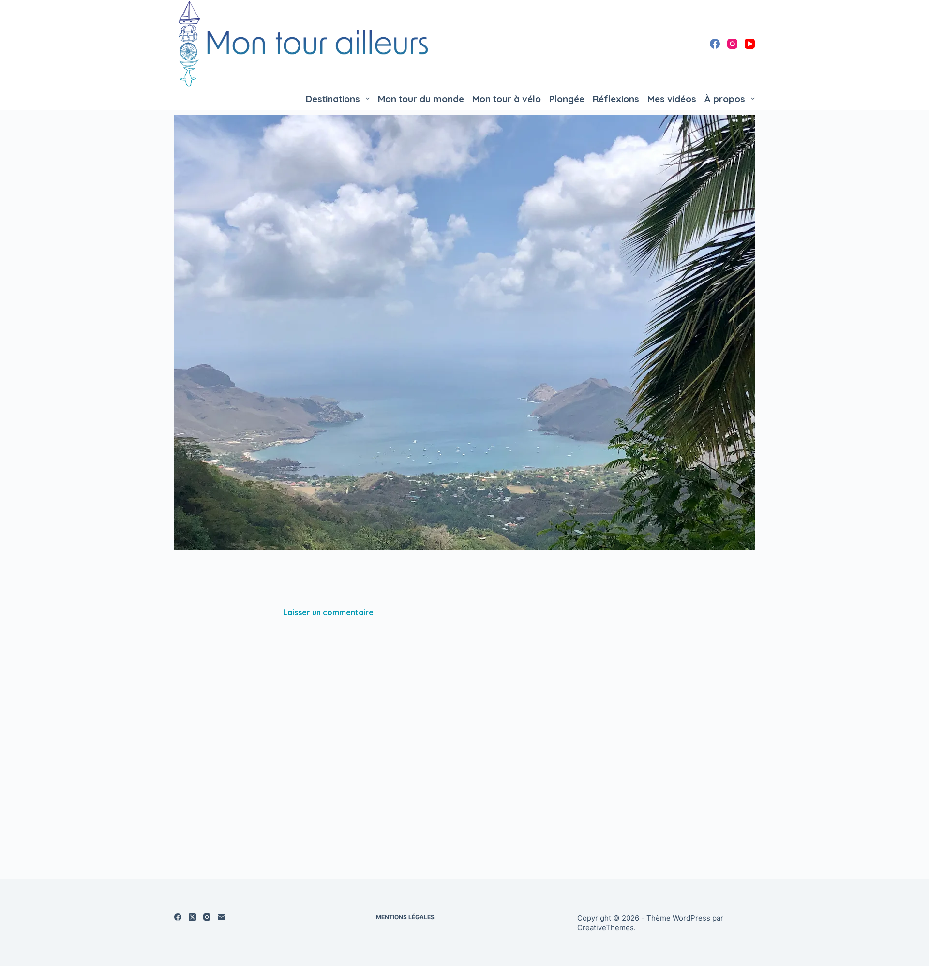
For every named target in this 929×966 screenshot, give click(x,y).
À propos (724, 98)
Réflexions (616, 98)
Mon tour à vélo (506, 98)
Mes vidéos (671, 98)
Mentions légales (405, 917)
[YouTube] (750, 44)
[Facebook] (715, 44)
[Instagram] (732, 44)
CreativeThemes (605, 927)
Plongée (566, 98)
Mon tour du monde (421, 98)
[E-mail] (221, 917)
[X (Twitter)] (192, 917)
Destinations (333, 98)
